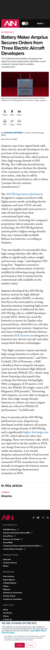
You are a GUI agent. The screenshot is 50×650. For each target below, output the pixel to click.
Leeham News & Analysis (13, 549)
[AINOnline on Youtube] (38, 517)
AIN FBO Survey (9, 530)
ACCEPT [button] (20, 645)
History (6, 616)
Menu (40, 23)
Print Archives (8, 576)
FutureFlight (7, 32)
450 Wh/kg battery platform (23, 194)
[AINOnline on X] (43, 517)
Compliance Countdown (12, 599)
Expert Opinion (9, 580)
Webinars (6, 589)
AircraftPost (8, 536)
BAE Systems (22, 335)
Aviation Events (9, 596)
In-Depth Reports (9, 583)
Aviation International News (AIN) (16, 533)
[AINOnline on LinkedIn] (48, 517)
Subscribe (7, 559)
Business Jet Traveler (11, 539)
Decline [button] (30, 645)
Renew (5, 566)
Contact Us (7, 619)
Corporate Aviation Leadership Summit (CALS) (21, 546)
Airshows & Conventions (12, 593)
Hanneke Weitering (13, 132)
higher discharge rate (35, 432)
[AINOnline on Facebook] (33, 517)
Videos (6, 586)
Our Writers (7, 613)
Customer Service (10, 563)
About (5, 610)
